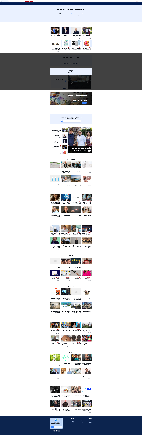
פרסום (85, 3)
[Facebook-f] (59, 431)
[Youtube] (57, 431)
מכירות (56, 3)
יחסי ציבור (60, 3)
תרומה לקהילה (63, 3)
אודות (18, 1)
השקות (90, 34)
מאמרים (53, 3)
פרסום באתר (14, 1)
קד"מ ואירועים (69, 3)
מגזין (69, 34)
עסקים (79, 34)
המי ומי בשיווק (80, 3)
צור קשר (11, 1)
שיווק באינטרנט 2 (89, 277)
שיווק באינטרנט (74, 3)
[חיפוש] (1, 1)
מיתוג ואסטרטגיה (89, 3)
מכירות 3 (90, 407)
